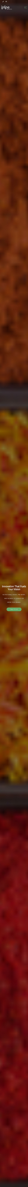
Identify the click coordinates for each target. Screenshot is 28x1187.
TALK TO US (14, 609)
